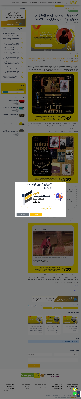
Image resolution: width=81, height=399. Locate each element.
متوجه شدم (23, 214)
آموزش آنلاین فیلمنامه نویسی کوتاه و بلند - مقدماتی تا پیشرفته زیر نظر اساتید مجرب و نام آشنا (36, 207)
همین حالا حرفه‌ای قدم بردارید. (44, 210)
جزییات (36, 214)
